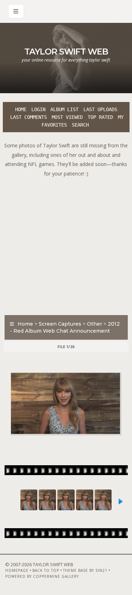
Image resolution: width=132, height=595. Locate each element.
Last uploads (100, 109)
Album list (64, 109)
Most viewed (67, 117)
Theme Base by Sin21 (85, 570)
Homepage (17, 570)
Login (38, 109)
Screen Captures (60, 324)
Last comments (28, 117)
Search (80, 125)
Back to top (45, 570)
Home (20, 109)
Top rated (100, 117)
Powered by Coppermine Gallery (42, 576)
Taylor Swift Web (66, 51)
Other (94, 324)
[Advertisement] (66, 244)
